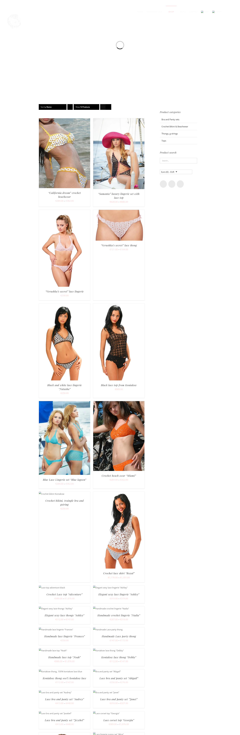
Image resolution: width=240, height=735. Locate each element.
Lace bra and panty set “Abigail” (119, 678)
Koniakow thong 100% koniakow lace (64, 678)
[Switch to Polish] (205, 11)
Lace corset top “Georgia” (118, 720)
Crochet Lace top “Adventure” (64, 594)
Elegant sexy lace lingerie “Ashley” (118, 594)
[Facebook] (163, 184)
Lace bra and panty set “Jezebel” (64, 720)
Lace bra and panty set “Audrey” (64, 699)
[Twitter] (171, 184)
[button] (231, 11)
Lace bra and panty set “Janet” (119, 699)
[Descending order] (70, 107)
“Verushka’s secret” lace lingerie (64, 291)
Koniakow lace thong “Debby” (118, 657)
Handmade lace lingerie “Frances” (64, 636)
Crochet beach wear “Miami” (119, 475)
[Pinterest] (180, 184)
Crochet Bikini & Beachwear (175, 126)
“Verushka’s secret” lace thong (119, 245)
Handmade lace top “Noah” (64, 657)
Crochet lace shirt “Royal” (119, 573)
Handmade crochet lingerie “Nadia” (119, 615)
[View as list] (108, 107)
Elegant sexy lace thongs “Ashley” (64, 615)
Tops (164, 140)
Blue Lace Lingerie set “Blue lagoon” (64, 479)
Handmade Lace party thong (119, 636)
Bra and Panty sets (170, 119)
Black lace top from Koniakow (119, 385)
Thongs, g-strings (170, 133)
